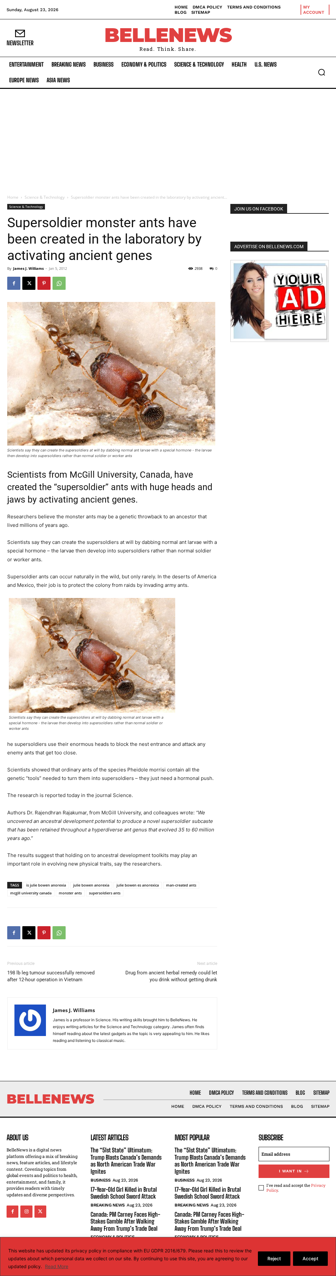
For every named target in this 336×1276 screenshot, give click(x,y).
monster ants (70, 892)
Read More (56, 1266)
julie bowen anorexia (91, 885)
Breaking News (108, 1205)
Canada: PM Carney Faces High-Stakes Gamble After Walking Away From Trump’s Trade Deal (125, 1221)
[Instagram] (26, 1211)
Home (12, 197)
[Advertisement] (168, 138)
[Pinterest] (44, 283)
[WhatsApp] (59, 283)
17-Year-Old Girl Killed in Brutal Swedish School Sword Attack (124, 1193)
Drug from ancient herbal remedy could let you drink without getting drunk (171, 976)
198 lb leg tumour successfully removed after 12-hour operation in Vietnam (50, 976)
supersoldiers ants (104, 892)
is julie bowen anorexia (46, 885)
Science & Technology (45, 197)
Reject (274, 1258)
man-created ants (181, 885)
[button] (321, 72)
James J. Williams (28, 268)
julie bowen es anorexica (137, 885)
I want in (290, 1171)
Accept (310, 1258)
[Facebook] (13, 283)
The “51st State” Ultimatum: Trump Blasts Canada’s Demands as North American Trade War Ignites (126, 1160)
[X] (28, 283)
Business (100, 1180)
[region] (168, 1256)
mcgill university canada (31, 892)
